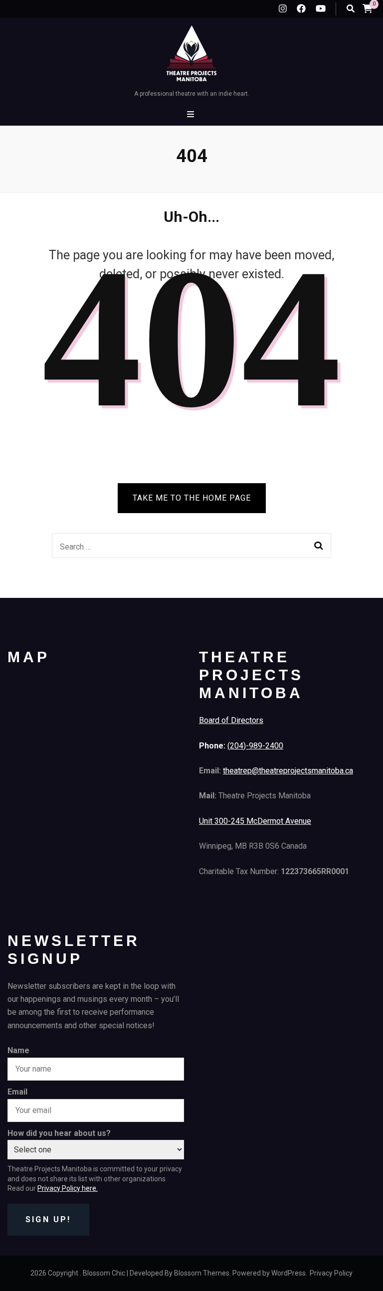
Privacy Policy (331, 1273)
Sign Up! (48, 1219)
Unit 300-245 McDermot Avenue (255, 821)
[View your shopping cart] (368, 8)
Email (17, 1092)
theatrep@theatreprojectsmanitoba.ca (288, 770)
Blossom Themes (201, 1273)
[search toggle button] (351, 8)
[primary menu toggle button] (191, 114)
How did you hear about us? (59, 1133)
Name (18, 1050)
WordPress (288, 1273)
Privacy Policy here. (67, 1188)
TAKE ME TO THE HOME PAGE (192, 498)
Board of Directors (231, 720)
